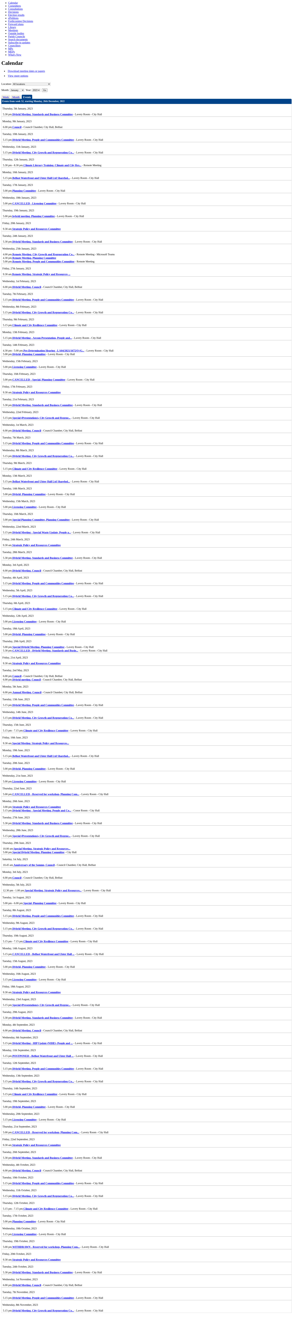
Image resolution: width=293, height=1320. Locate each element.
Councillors (14, 45)
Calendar (13, 2)
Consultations (15, 8)
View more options (18, 75)
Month (15, 97)
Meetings (13, 30)
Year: (29, 90)
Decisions (13, 12)
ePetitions (13, 18)
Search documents (18, 39)
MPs (10, 48)
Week (6, 97)
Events (27, 97)
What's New (14, 54)
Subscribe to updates (19, 42)
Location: (6, 83)
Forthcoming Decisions (20, 21)
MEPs (11, 51)
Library (12, 27)
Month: (5, 90)
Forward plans (16, 24)
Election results (16, 15)
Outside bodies (16, 33)
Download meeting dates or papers (26, 71)
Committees (14, 5)
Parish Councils (16, 36)
